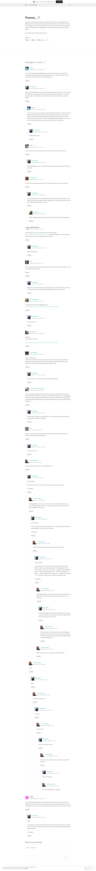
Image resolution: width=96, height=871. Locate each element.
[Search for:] (69, 5)
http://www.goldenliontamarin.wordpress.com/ (36, 234)
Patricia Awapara (34, 299)
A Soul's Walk (33, 5)
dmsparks (35, 212)
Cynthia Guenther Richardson (37, 388)
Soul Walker (34, 373)
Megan (31, 145)
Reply (28, 80)
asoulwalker (33, 86)
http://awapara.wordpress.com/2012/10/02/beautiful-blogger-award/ (42, 306)
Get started (59, 1)
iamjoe (31, 67)
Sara (31, 428)
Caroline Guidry (33, 460)
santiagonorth (33, 177)
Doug (31, 261)
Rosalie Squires (33, 352)
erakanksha (33, 331)
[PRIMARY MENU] (26, 5)
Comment (66, 858)
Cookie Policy (25, 868)
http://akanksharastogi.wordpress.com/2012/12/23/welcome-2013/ (41, 342)
